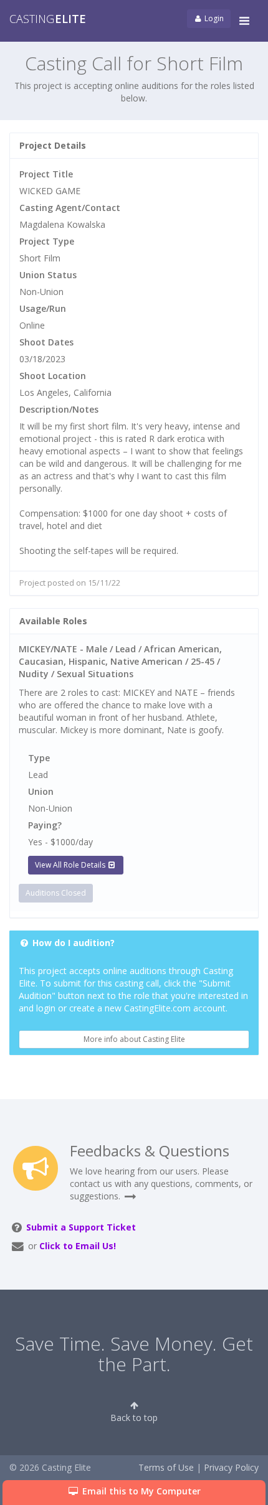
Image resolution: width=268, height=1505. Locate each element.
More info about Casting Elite (134, 1039)
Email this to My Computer (140, 1491)
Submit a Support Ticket (81, 1227)
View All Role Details (71, 865)
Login (213, 18)
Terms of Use (166, 1467)
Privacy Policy (231, 1467)
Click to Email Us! (77, 1246)
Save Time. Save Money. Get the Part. (134, 1354)
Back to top (134, 1417)
